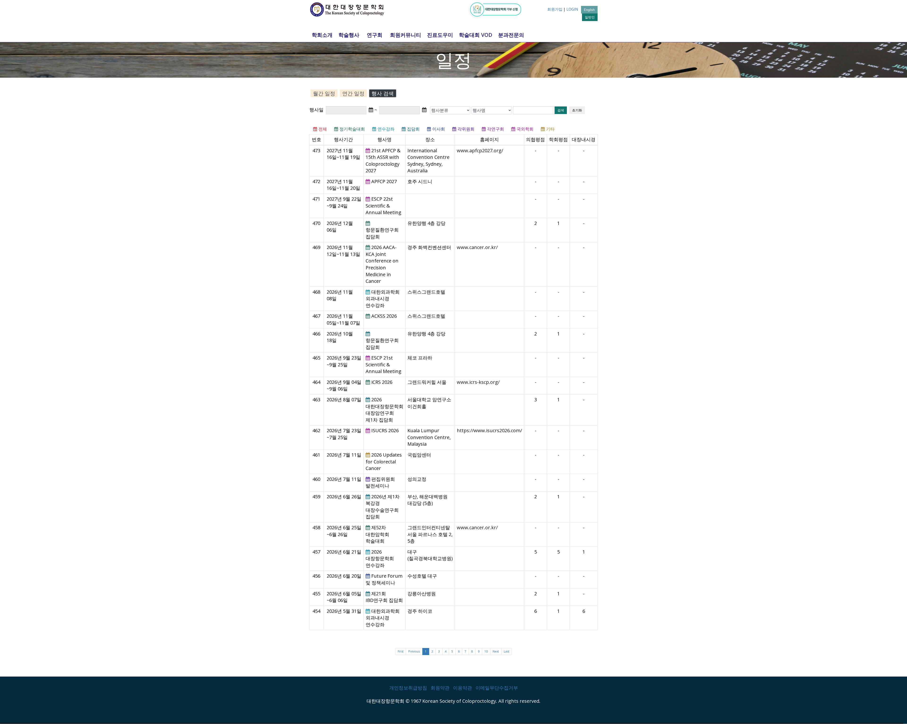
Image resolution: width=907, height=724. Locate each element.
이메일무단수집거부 (496, 688)
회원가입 (554, 9)
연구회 (374, 34)
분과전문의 (511, 34)
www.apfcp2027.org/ (480, 150)
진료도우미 (440, 34)
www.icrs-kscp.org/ (478, 382)
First (400, 651)
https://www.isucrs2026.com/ (489, 430)
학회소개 (322, 34)
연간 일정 (353, 93)
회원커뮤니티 (405, 34)
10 (486, 651)
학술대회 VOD (475, 34)
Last (506, 651)
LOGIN (572, 9)
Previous (414, 651)
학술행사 (348, 34)
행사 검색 (383, 93)
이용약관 (462, 688)
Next (496, 651)
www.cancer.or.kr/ (477, 247)
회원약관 (440, 688)
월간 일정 (324, 93)
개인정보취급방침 (408, 688)
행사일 (317, 109)
